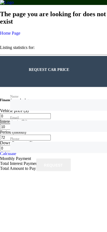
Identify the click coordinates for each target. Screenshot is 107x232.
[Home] (7, 2)
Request (53, 165)
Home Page (10, 33)
